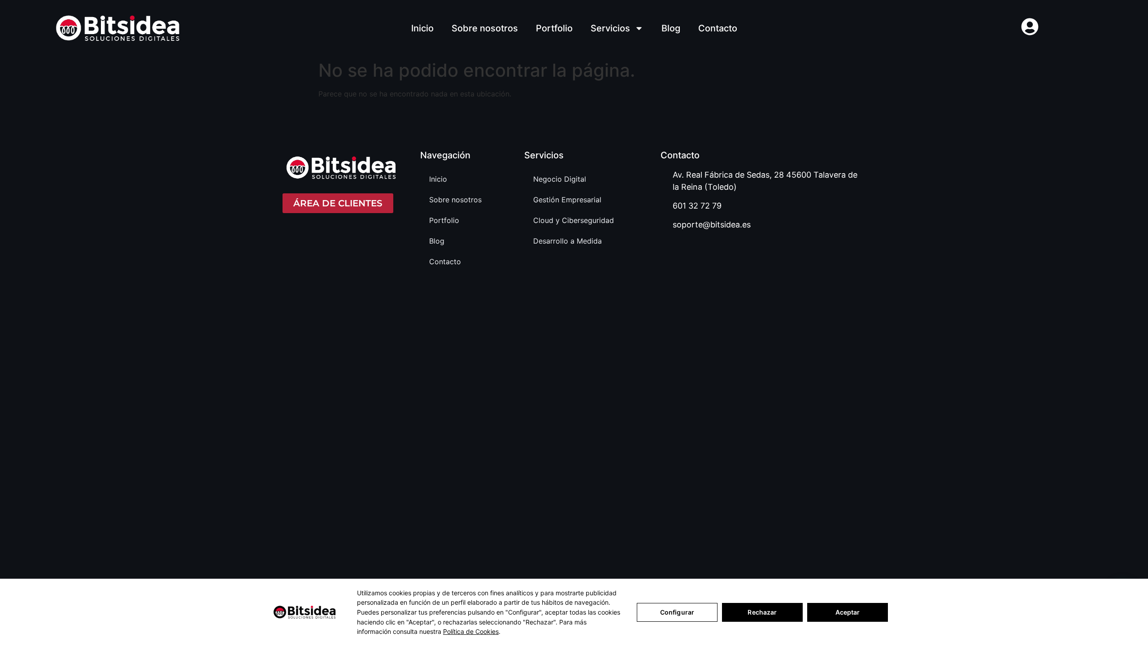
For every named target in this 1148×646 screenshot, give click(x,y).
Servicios (610, 28)
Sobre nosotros (485, 28)
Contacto (717, 28)
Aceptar (847, 612)
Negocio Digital (559, 179)
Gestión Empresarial (567, 199)
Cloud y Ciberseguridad (573, 220)
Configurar (677, 612)
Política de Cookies (471, 631)
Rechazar (762, 612)
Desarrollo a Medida (567, 240)
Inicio (422, 28)
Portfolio (554, 28)
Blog (670, 28)
